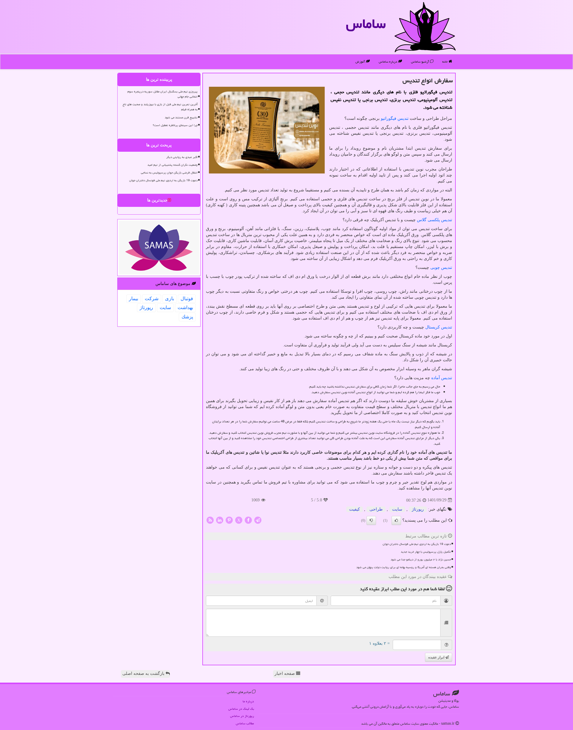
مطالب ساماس (245, 723)
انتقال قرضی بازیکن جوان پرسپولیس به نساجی (169, 173)
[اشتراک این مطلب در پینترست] (229, 519)
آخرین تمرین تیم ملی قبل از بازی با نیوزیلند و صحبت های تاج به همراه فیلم (160, 106)
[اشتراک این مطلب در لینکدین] (219, 519)
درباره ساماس (388, 61)
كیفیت (354, 509)
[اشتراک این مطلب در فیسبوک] (248, 519)
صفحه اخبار (285, 673)
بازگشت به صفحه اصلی (144, 673)
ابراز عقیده (436, 657)
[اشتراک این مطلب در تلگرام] (258, 519)
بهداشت (185, 307)
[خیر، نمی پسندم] (371, 520)
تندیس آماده (441, 378)
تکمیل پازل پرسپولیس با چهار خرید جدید (426, 552)
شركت (151, 298)
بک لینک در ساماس (241, 709)
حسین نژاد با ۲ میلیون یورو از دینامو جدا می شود (421, 559)
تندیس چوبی (441, 267)
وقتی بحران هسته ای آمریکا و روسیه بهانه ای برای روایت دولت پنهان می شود (403, 567)
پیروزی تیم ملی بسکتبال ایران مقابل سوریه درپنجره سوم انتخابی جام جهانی (162, 94)
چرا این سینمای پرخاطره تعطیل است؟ (175, 125)
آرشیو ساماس (420, 61)
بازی (169, 298)
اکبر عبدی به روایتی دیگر (182, 157)
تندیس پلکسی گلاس (434, 220)
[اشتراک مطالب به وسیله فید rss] (210, 519)
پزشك (187, 316)
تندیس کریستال (438, 327)
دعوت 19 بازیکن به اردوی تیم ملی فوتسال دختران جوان (417, 544)
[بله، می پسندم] (396, 520)
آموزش (360, 61)
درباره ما (248, 701)
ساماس (366, 23)
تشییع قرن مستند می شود (181, 117)
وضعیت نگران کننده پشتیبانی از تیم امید (172, 165)
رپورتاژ (418, 509)
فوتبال (187, 298)
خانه (445, 61)
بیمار (133, 298)
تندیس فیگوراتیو (395, 118)
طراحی (376, 509)
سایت (397, 509)
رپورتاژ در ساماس (242, 716)
